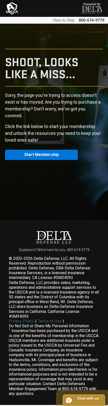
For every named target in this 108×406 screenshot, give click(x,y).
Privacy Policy (21, 321)
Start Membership (41, 154)
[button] (84, 400)
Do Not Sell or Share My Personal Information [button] (49, 325)
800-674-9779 (91, 20)
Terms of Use (50, 321)
